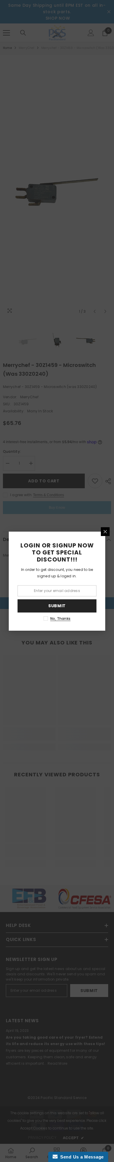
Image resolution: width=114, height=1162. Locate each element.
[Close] (105, 531)
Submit (57, 606)
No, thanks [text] (60, 618)
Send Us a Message (81, 1156)
